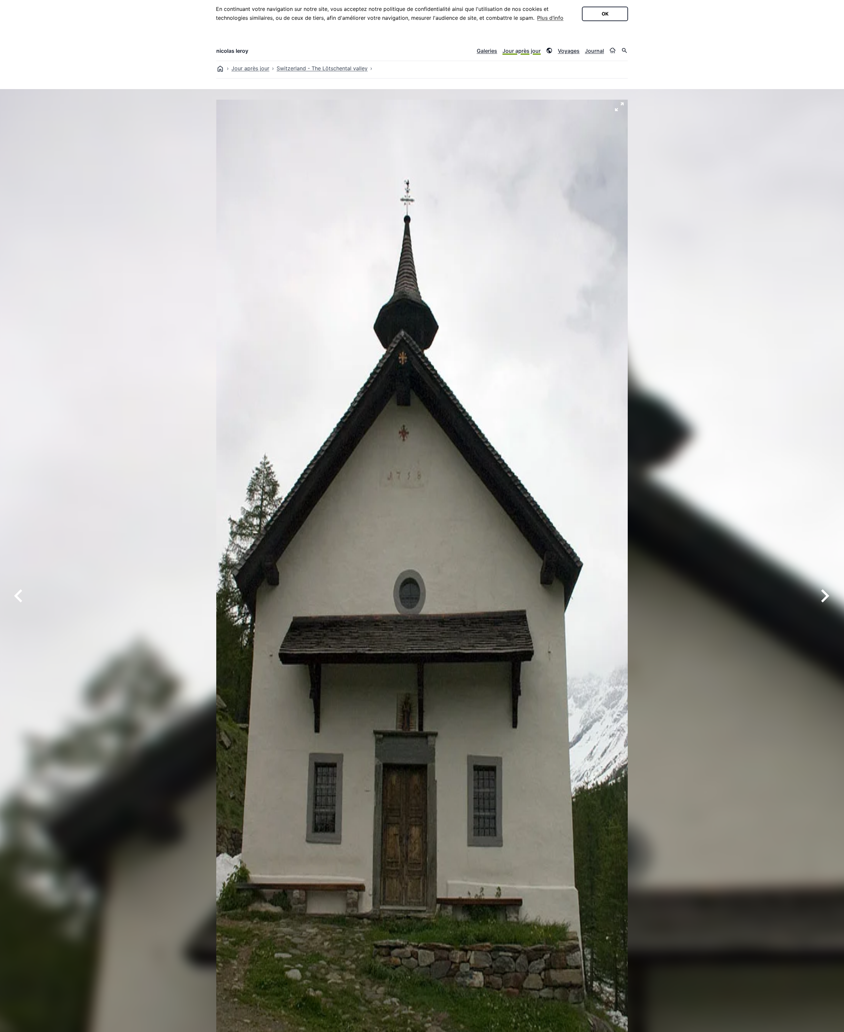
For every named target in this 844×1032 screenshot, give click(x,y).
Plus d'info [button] (550, 18)
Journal (594, 51)
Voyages (569, 51)
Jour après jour (521, 51)
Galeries (487, 51)
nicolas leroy (232, 51)
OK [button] (605, 13)
